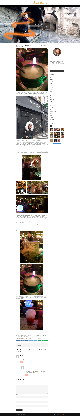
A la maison (52, 79)
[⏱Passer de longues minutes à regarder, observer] (58, 136)
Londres (41, 45)
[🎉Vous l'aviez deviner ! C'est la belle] (55, 136)
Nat (17, 45)
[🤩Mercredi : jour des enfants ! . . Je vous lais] (62, 129)
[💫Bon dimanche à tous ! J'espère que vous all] (58, 133)
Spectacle (51, 115)
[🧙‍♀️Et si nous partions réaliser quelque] (55, 133)
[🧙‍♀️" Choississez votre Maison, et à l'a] (51, 133)
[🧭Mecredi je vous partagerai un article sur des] (62, 136)
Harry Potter (36, 45)
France (51, 95)
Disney (51, 89)
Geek (31, 45)
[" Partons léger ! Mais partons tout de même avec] (55, 140)
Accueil (34, 6)
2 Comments (20, 46)
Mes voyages (39, 6)
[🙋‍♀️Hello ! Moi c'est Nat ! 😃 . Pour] (58, 140)
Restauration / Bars (53, 111)
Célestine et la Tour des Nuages (41, 344)
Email (17, 399)
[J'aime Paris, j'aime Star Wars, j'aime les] (51, 136)
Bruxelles (51, 85)
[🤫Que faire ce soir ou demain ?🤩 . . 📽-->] (58, 129)
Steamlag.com (40, 2)
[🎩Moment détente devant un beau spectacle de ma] (51, 140)
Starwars (51, 117)
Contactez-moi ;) (44, 6)
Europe (51, 91)
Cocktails (27, 45)
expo (50, 93)
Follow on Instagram (57, 143)
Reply (22, 361)
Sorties (51, 113)
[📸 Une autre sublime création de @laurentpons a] (62, 133)
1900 (50, 77)
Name (17, 394)
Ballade (51, 83)
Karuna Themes (61, 414)
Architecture (52, 81)
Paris (50, 109)
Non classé (51, 107)
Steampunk (52, 119)
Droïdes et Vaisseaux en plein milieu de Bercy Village (23, 345)
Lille (50, 103)
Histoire (51, 101)
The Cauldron (25, 94)
